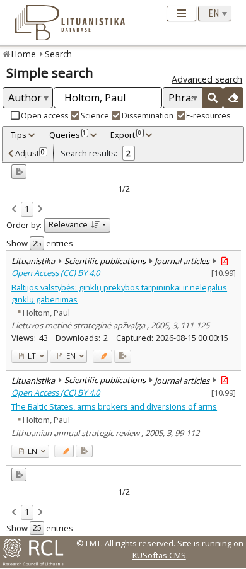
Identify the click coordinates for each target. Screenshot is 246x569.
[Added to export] (122, 356)
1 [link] (27, 208)
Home (23, 54)
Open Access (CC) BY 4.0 (55, 273)
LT (31, 355)
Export (125, 135)
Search (58, 54)
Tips (18, 135)
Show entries (39, 243)
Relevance (68, 224)
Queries (67, 135)
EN (70, 355)
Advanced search (207, 79)
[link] (14, 210)
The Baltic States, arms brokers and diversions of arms (114, 406)
